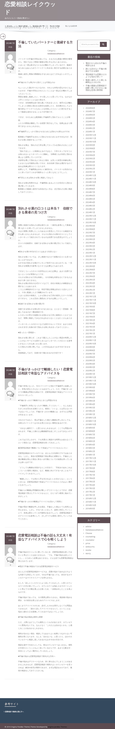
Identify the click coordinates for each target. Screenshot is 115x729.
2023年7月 (90, 232)
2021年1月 (90, 333)
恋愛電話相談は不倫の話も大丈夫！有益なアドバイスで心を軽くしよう (45, 537)
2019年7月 (90, 394)
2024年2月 (90, 209)
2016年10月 (91, 505)
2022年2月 (90, 290)
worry (88, 553)
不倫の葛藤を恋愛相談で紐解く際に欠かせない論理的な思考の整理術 (96, 87)
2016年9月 (90, 508)
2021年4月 (90, 323)
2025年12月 (91, 135)
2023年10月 (91, 222)
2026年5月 (90, 118)
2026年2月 (90, 128)
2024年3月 (90, 206)
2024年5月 (90, 199)
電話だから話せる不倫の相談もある (96, 64)
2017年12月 (91, 458)
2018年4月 (90, 444)
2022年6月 (90, 276)
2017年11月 (91, 461)
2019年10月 (91, 384)
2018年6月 (90, 438)
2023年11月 (91, 219)
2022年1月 (90, 293)
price (88, 543)
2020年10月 (91, 344)
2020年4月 (90, 364)
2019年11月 (91, 381)
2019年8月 (90, 391)
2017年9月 (90, 468)
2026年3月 (90, 125)
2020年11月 (91, 340)
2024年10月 (91, 182)
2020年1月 (90, 374)
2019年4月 (90, 404)
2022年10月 (91, 263)
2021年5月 (90, 320)
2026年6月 (90, 115)
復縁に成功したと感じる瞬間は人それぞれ (96, 81)
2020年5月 (90, 360)
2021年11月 (91, 300)
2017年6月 (90, 478)
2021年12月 (91, 296)
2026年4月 (90, 121)
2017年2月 (90, 492)
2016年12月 (91, 498)
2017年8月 (90, 471)
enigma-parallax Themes (57, 727)
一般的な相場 (22, 26)
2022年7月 (90, 273)
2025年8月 (90, 148)
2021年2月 (90, 330)
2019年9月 (90, 387)
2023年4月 (90, 243)
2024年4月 (90, 202)
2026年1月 (90, 131)
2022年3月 (90, 286)
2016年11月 (91, 502)
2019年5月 (90, 401)
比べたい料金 (55, 26)
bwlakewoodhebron (56, 53)
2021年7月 (90, 313)
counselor (90, 540)
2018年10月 (91, 424)
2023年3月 (90, 246)
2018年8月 (90, 431)
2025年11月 (91, 138)
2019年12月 (91, 377)
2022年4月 (90, 283)
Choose (89, 533)
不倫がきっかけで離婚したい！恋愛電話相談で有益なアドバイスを (45, 371)
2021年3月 (90, 327)
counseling (90, 536)
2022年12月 (91, 256)
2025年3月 (90, 165)
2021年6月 (90, 317)
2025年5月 (90, 158)
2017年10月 (91, 465)
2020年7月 (90, 354)
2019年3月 (90, 407)
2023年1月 (90, 253)
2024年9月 (90, 185)
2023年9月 (90, 226)
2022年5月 (90, 280)
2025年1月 (90, 172)
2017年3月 (90, 488)
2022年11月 (91, 259)
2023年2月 (90, 249)
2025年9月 (90, 145)
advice (88, 526)
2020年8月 (90, 350)
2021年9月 (90, 306)
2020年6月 (90, 357)
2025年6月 (90, 155)
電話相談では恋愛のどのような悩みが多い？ (96, 75)
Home (9, 26)
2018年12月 (91, 418)
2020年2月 (90, 370)
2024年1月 (90, 212)
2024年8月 (90, 189)
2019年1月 (90, 414)
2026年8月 (90, 108)
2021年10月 (91, 303)
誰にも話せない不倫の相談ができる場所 (96, 70)
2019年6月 (90, 397)
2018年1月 (90, 455)
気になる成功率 (71, 26)
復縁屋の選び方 (39, 26)
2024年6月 (90, 195)
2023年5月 (90, 239)
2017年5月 (90, 482)
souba (88, 550)
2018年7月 (90, 434)
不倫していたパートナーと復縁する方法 (45, 44)
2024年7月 (90, 192)
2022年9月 (90, 266)
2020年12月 (91, 337)
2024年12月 (91, 175)
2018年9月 (90, 428)
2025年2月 (90, 168)
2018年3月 (90, 448)
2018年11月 (91, 421)
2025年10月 (91, 142)
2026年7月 (90, 111)
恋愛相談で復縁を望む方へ (14, 711)
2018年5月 (90, 441)
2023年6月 (90, 236)
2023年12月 (91, 216)
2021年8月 (90, 310)
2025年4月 (90, 162)
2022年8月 (90, 269)
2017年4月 (90, 485)
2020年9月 (90, 347)
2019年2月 (90, 411)
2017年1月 (90, 495)
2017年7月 (90, 475)
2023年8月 (90, 229)
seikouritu (90, 547)
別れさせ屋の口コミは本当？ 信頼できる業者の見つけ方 (45, 210)
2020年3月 (90, 367)
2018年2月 (90, 451)
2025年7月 (90, 152)
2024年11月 (91, 179)
